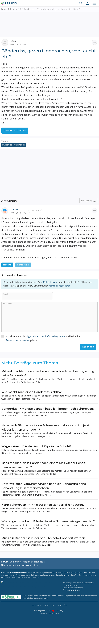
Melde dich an (50, 282)
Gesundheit (19, 145)
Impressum (36, 605)
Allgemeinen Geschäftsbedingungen (45, 336)
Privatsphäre (61, 605)
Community (15, 561)
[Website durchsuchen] (81, 3)
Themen (13, 9)
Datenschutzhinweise (17, 340)
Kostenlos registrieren (59, 285)
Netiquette (39, 561)
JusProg (45, 598)
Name (5, 294)
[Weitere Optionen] (94, 42)
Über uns (6, 565)
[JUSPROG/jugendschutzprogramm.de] (11, 597)
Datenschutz (48, 605)
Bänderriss (29, 9)
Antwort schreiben (15, 130)
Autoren (16, 565)
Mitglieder (28, 561)
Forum (4, 9)
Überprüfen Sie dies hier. (72, 590)
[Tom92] (5, 210)
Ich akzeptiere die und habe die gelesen (43, 338)
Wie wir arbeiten (30, 565)
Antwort (7, 303)
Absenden (88, 346)
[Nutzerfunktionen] (87, 3)
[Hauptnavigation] (94, 3)
